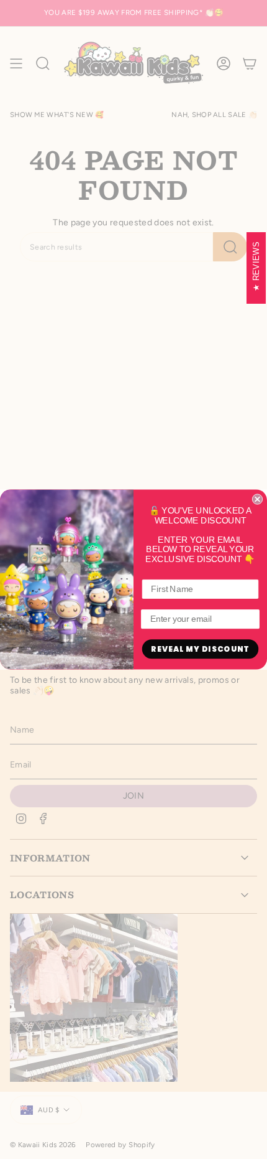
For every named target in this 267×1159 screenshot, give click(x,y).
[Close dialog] (257, 499)
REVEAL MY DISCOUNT (200, 649)
